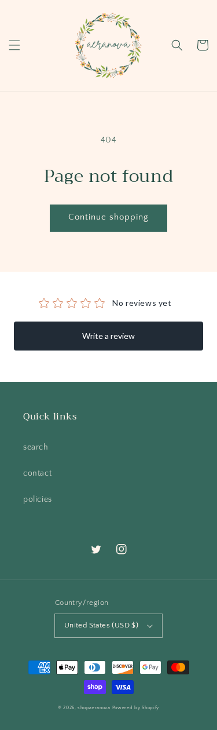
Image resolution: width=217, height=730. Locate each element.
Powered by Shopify (136, 707)
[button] (14, 45)
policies (37, 499)
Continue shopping (108, 217)
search (36, 447)
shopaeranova (94, 707)
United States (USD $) (101, 625)
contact (37, 473)
